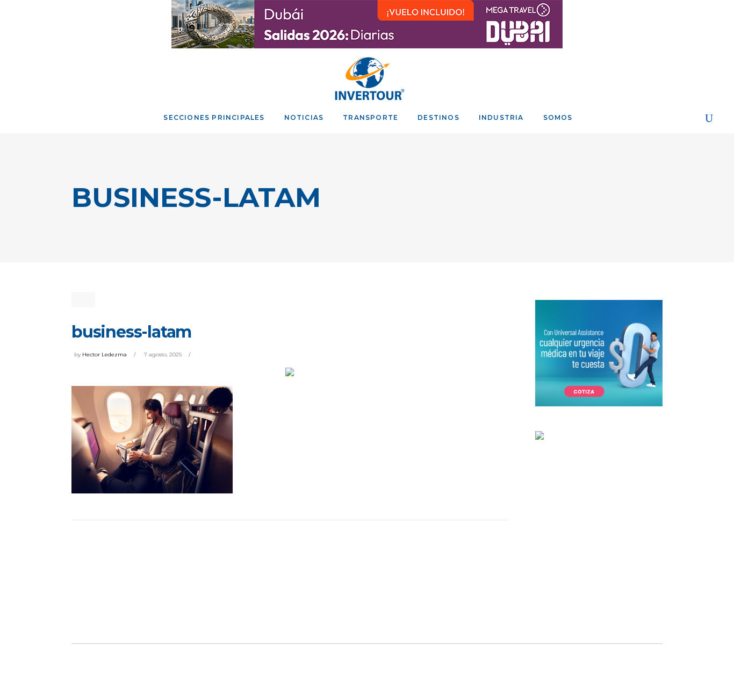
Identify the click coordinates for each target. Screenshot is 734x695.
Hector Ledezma (104, 354)
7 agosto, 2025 (163, 354)
